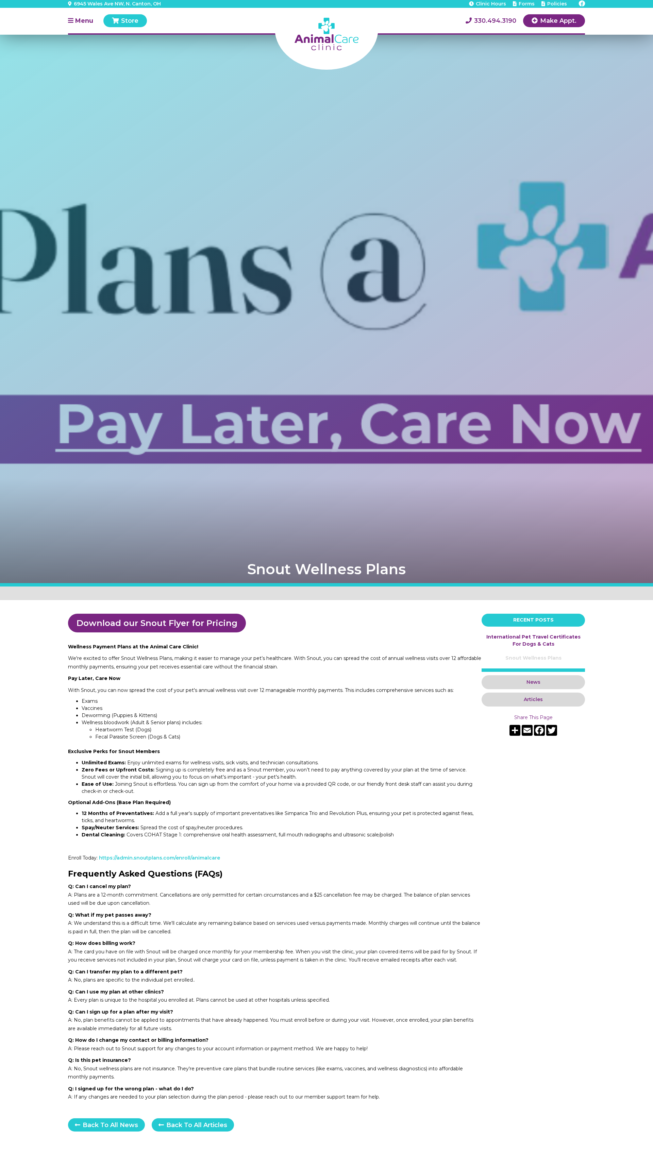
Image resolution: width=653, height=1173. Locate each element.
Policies (554, 4)
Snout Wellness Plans (533, 658)
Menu (80, 20)
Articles (533, 699)
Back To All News (106, 1125)
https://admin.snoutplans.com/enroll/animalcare (159, 858)
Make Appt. (554, 20)
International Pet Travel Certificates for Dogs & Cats (533, 640)
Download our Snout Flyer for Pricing (157, 623)
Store (125, 20)
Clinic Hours (487, 4)
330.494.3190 (491, 20)
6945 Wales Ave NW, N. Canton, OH (114, 4)
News (533, 682)
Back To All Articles (192, 1125)
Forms (524, 4)
